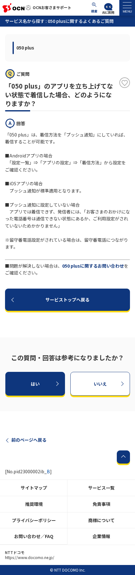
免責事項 (101, 504)
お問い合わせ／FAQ (33, 536)
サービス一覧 (101, 488)
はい (35, 384)
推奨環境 (34, 504)
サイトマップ (34, 488)
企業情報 (101, 536)
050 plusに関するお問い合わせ (93, 266)
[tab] (127, 8)
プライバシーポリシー (34, 520)
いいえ (100, 384)
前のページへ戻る (28, 440)
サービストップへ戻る (67, 299)
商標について (101, 520)
